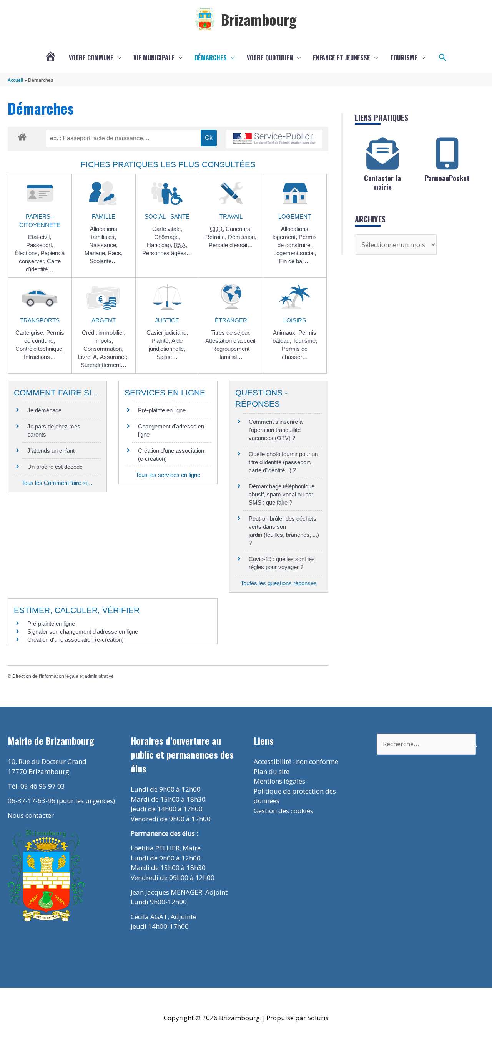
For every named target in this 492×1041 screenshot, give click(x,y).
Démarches (210, 57)
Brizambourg (259, 19)
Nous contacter (31, 815)
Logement (294, 216)
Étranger (231, 320)
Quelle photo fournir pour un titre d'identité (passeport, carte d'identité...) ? (283, 462)
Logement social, (294, 253)
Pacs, (115, 253)
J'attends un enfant (51, 450)
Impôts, (103, 340)
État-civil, (39, 237)
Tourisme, (305, 340)
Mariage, (96, 253)
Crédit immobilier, (103, 332)
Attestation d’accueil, (231, 340)
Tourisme (403, 57)
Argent (103, 320)
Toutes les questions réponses (279, 583)
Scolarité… (103, 261)
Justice (167, 320)
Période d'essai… (231, 245)
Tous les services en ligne (168, 475)
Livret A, (89, 357)
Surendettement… (103, 365)
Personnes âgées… (167, 253)
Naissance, (103, 245)
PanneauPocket (447, 178)
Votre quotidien (270, 57)
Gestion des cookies (283, 810)
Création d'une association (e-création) (75, 639)
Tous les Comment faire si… (57, 483)
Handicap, (160, 245)
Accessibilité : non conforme (296, 761)
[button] (443, 58)
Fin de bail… (294, 261)
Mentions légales (279, 781)
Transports (40, 320)
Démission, (242, 237)
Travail (231, 216)
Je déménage (44, 410)
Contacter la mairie (382, 182)
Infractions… (40, 357)
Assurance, (114, 357)
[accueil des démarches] (22, 136)
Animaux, (285, 332)
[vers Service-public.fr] (274, 139)
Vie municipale (154, 57)
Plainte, (161, 340)
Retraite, (216, 237)
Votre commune (91, 57)
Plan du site (271, 771)
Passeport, (39, 245)
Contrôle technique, (39, 348)
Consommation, (103, 348)
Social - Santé (167, 216)
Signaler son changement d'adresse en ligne (82, 631)
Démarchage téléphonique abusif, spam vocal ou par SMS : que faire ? (281, 494)
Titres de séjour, (231, 332)
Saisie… (167, 357)
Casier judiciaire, (167, 332)
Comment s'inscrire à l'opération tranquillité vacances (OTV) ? (276, 429)
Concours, (239, 229)
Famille (103, 216)
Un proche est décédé (55, 466)
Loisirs (294, 320)
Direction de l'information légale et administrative (63, 676)
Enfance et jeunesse (341, 57)
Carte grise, (30, 332)
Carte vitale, (167, 229)
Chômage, (167, 237)
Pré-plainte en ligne (162, 410)
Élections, (28, 253)
